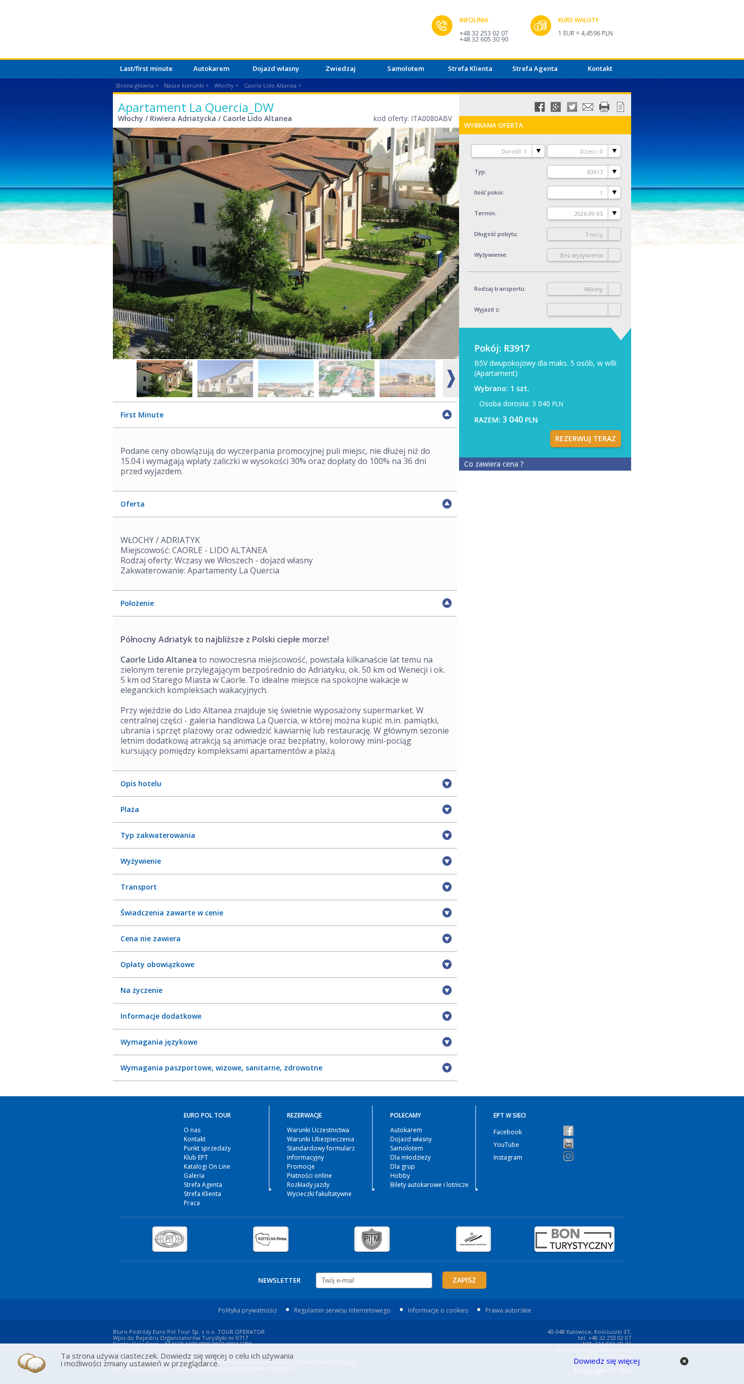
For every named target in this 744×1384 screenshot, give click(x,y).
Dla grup (402, 1166)
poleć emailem (588, 106)
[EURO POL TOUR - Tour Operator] (272, 32)
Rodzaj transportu (499, 288)
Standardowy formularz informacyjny (321, 1153)
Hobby (400, 1175)
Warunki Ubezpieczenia (320, 1139)
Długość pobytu (495, 234)
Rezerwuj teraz (585, 438)
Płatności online (309, 1175)
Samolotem (405, 68)
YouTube (506, 1144)
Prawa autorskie (508, 1310)
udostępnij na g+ (555, 106)
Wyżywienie (490, 254)
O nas (192, 1130)
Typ (479, 171)
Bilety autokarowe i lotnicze (429, 1184)
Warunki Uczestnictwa (318, 1130)
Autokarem (211, 68)
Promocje (301, 1166)
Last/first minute (146, 68)
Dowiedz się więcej (606, 1361)
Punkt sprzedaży (207, 1148)
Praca (192, 1203)
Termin (484, 213)
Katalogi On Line (207, 1166)
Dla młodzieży (410, 1157)
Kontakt (600, 68)
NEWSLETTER (279, 1280)
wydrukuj (604, 106)
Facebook (507, 1132)
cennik (620, 106)
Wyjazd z (486, 309)
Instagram (507, 1157)
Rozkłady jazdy (308, 1184)
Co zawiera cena (493, 464)
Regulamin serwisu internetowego (342, 1310)
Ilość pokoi (488, 192)
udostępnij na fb (539, 106)
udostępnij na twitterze (571, 106)
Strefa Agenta (535, 68)
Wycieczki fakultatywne (319, 1193)
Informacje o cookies (438, 1310)
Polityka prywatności (247, 1310)
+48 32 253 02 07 (484, 33)
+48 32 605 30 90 (484, 39)
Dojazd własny (276, 68)
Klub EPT (196, 1157)
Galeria (194, 1175)
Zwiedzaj (340, 68)
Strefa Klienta (470, 68)
